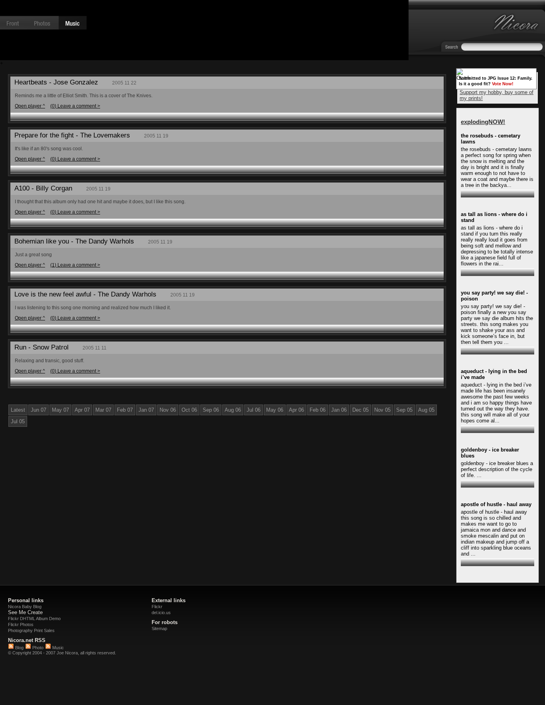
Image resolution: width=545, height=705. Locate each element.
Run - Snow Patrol (41, 347)
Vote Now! (502, 83)
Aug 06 (233, 410)
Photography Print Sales (31, 630)
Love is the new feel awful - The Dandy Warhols (85, 294)
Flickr (157, 606)
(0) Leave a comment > (75, 105)
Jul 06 (254, 410)
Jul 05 (18, 421)
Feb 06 (318, 410)
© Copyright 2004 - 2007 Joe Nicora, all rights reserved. (62, 652)
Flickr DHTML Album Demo (34, 618)
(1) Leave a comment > (75, 264)
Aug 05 (426, 410)
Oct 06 (189, 410)
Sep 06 (211, 410)
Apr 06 (296, 410)
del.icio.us (161, 612)
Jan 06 (339, 410)
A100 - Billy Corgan (43, 188)
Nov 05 (382, 410)
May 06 (274, 410)
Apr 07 (82, 410)
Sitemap (159, 628)
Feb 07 (125, 410)
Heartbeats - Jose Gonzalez (56, 82)
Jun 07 (38, 410)
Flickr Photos (21, 624)
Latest (18, 410)
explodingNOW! (483, 121)
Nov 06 (168, 410)
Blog (19, 647)
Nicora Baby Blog (24, 606)
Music (57, 647)
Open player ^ (30, 105)
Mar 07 (103, 410)
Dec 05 (360, 410)
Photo (37, 647)
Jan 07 (146, 410)
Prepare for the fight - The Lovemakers (72, 135)
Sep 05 (404, 410)
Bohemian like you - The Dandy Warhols (74, 241)
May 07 (60, 410)
